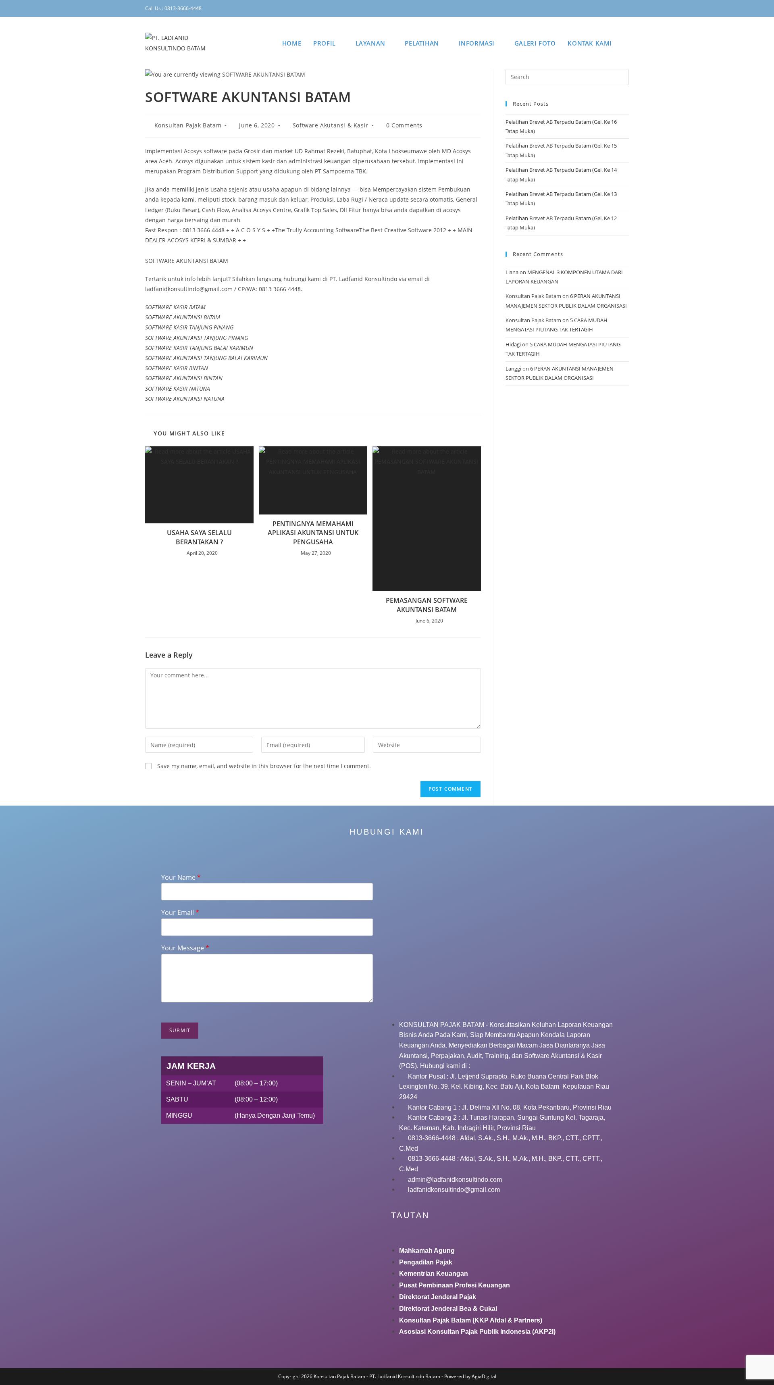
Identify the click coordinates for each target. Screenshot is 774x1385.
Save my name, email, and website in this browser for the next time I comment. (264, 766)
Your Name (181, 877)
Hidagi (513, 344)
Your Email (180, 912)
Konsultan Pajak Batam (188, 125)
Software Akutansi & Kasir (330, 125)
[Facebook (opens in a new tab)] (580, 8)
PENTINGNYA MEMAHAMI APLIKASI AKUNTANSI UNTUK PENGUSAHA (313, 532)
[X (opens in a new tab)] (569, 8)
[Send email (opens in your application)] (625, 8)
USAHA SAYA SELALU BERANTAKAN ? (199, 537)
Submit (179, 1030)
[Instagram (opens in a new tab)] (593, 8)
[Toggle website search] (626, 43)
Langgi (513, 368)
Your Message (185, 948)
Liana (512, 272)
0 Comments (404, 125)
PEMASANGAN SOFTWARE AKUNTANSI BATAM (427, 605)
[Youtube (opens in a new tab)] (616, 8)
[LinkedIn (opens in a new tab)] (604, 8)
